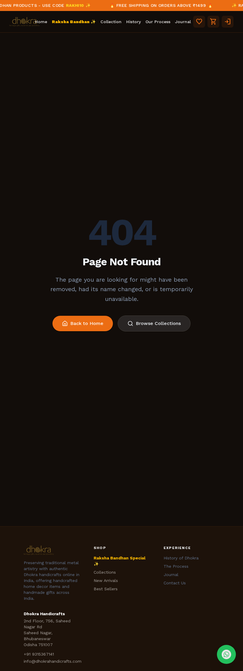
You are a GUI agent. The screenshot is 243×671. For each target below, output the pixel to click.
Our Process (158, 21)
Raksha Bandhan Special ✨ (120, 561)
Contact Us (175, 582)
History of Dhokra (181, 558)
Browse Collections (158, 323)
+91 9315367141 (39, 654)
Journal (183, 21)
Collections (105, 572)
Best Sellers (106, 588)
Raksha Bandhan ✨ (74, 21)
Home (41, 21)
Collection (111, 21)
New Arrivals (106, 580)
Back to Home (86, 323)
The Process (176, 566)
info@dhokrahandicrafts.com (52, 661)
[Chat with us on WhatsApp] (226, 654)
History (133, 21)
